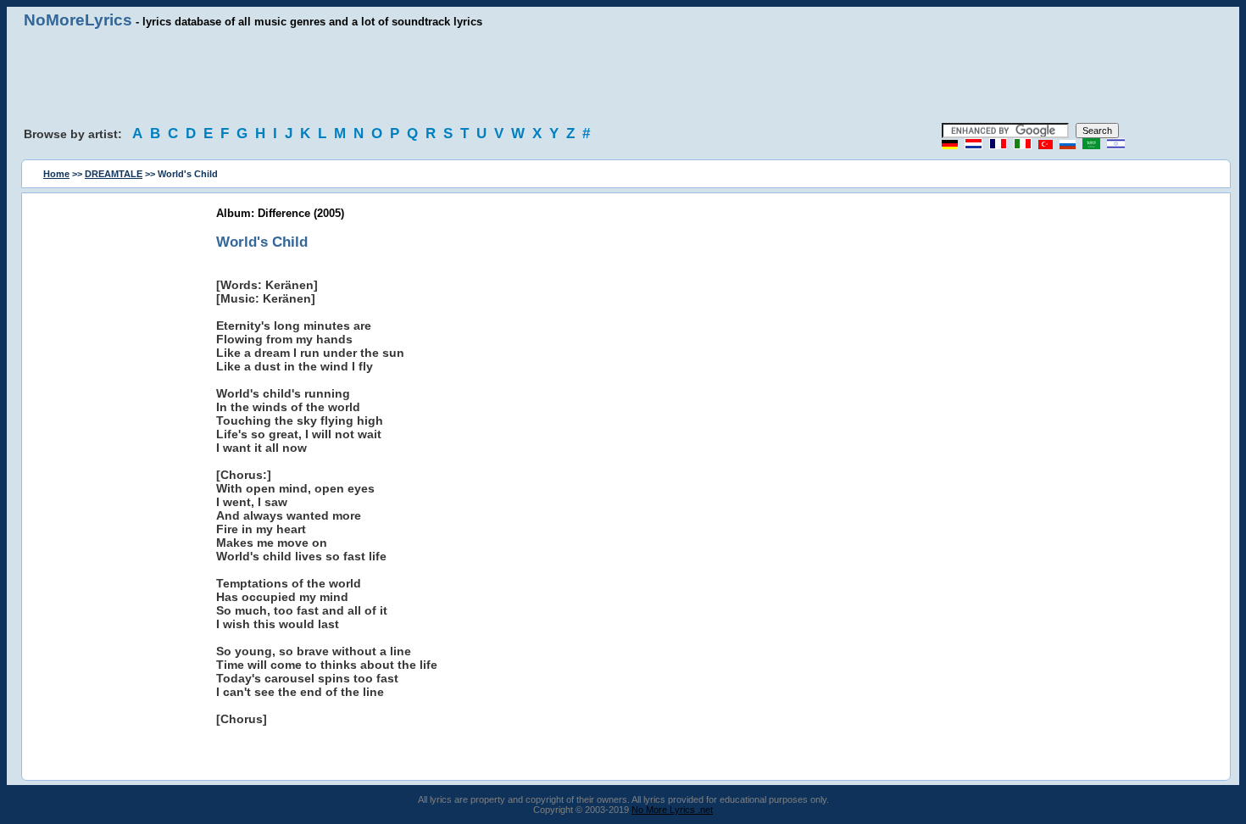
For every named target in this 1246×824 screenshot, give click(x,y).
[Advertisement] (623, 76)
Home (56, 174)
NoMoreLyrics (78, 20)
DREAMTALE (113, 174)
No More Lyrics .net (672, 810)
